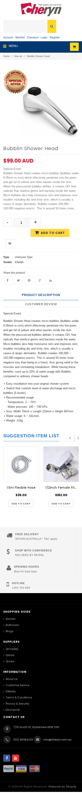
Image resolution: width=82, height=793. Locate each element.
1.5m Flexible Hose (21, 487)
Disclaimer (13, 710)
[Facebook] (7, 280)
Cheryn (19, 262)
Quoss (10, 661)
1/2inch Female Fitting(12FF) (62, 487)
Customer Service (17, 685)
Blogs (9, 631)
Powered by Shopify (62, 786)
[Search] (51, 26)
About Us (11, 679)
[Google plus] (39, 280)
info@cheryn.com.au (58, 739)
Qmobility (12, 649)
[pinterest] (29, 280)
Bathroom (12, 625)
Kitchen (11, 619)
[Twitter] (18, 280)
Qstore (10, 655)
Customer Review (41, 304)
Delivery (11, 691)
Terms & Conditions (19, 697)
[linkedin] (50, 280)
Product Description (41, 295)
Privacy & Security (17, 703)
